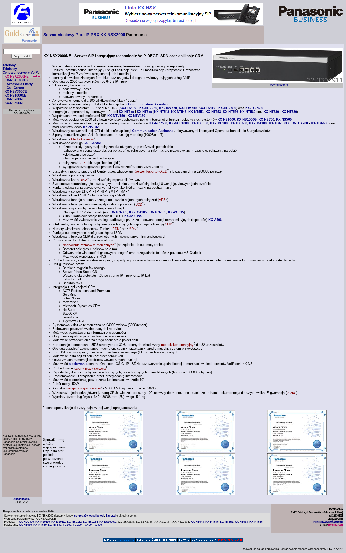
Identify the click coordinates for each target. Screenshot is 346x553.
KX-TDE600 (238, 123)
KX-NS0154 (133, 216)
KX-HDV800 (227, 108)
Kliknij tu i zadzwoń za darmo (328, 521)
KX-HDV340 (188, 108)
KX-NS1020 (91, 127)
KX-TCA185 (157, 212)
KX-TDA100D (279, 123)
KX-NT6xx (144, 112)
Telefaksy (10, 69)
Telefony (9, 65)
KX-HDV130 (128, 108)
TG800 (97, 524)
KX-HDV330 (168, 108)
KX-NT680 (289, 112)
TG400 (87, 524)
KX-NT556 (230, 112)
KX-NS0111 (58, 521)
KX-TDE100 (199, 123)
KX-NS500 (284, 119)
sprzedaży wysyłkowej (89, 515)
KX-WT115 (176, 212)
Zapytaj (111, 515)
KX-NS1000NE (15, 95)
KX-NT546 (178, 112)
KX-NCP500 (158, 123)
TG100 (67, 524)
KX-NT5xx (126, 112)
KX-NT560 (247, 112)
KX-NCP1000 (179, 123)
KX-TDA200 (299, 123)
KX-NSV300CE (16, 91)
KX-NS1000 (226, 119)
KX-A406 (215, 220)
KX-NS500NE (15, 103)
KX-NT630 (271, 112)
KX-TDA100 (258, 123)
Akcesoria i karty (20, 84)
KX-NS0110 (42, 521)
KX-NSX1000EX (17, 80)
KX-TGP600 (254, 108)
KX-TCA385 (118, 212)
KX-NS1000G (247, 119)
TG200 (77, 524)
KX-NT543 (161, 112)
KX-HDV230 (148, 108)
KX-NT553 (213, 112)
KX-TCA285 (138, 212)
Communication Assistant (148, 104)
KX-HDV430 (207, 108)
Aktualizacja (21, 498)
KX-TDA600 (319, 123)
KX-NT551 (196, 112)
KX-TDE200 (219, 123)
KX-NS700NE (15, 99)
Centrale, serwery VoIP (20, 72)
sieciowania (78, 364)
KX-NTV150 (116, 116)
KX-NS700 (266, 119)
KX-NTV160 (136, 116)
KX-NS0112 (74, 521)
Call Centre (15, 88)
